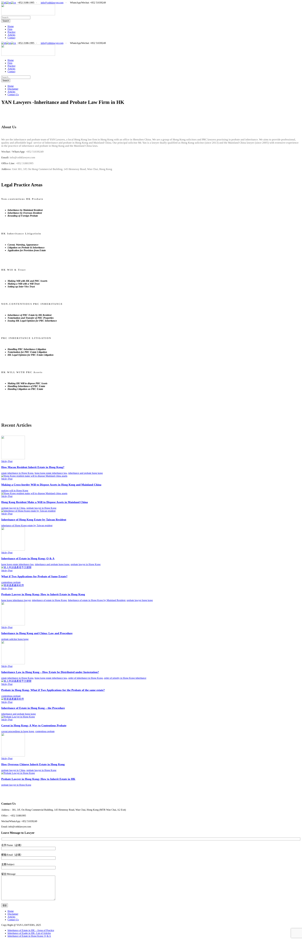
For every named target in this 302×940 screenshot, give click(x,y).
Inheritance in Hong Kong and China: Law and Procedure (37, 633)
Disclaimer (13, 89)
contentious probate (11, 582)
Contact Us (13, 94)
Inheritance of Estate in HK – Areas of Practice (31, 930)
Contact (11, 37)
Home (11, 26)
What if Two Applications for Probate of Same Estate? (34, 576)
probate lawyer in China (13, 508)
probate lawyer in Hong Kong (41, 508)
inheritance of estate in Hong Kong (49, 600)
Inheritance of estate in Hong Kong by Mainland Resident (96, 600)
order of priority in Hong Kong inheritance (125, 678)
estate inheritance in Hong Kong (17, 473)
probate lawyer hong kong (140, 600)
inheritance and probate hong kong (85, 473)
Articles (11, 35)
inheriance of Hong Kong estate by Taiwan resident (26, 525)
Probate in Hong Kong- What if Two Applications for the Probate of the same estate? (53, 690)
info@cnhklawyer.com (52, 2)
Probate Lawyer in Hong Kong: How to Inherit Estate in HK (38, 779)
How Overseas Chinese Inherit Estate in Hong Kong (33, 764)
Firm (10, 29)
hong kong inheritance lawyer (16, 600)
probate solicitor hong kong (14, 639)
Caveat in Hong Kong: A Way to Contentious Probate (33, 725)
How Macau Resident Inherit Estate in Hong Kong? (32, 467)
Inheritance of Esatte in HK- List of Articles (29, 933)
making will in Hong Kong (14, 490)
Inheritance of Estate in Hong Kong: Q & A (27, 558)
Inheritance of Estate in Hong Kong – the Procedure (33, 708)
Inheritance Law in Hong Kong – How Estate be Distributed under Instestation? (50, 672)
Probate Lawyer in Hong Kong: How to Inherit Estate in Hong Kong (43, 594)
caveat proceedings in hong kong (17, 731)
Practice (11, 32)
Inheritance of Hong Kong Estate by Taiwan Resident (33, 519)
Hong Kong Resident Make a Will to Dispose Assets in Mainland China (44, 502)
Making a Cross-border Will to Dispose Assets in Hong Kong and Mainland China (51, 484)
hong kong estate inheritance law (51, 473)
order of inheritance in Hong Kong (85, 678)
